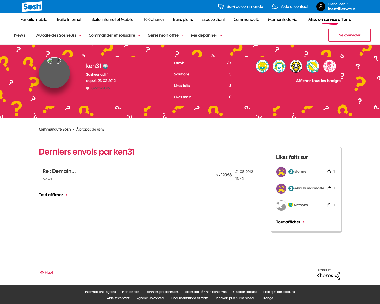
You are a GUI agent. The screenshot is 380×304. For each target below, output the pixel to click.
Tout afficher (51, 194)
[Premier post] (262, 66)
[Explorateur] (312, 66)
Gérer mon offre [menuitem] (163, 35)
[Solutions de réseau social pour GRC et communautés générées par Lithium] (328, 274)
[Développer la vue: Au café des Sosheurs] (80, 36)
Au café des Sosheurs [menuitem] (56, 35)
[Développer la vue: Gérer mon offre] (182, 36)
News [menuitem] (19, 35)
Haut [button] (49, 272)
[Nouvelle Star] (296, 66)
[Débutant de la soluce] (329, 66)
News (47, 179)
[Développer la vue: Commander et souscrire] (139, 36)
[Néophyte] (279, 66)
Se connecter (349, 35)
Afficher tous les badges (318, 80)
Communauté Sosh (55, 129)
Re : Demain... (59, 171)
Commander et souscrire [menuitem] (112, 35)
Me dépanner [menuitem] (204, 35)
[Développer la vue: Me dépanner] (221, 36)
